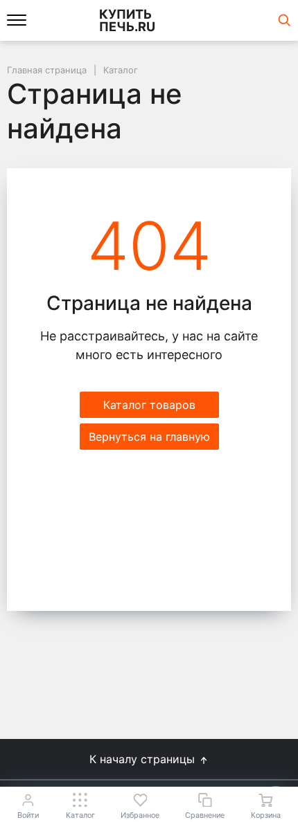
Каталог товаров (149, 405)
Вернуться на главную (149, 437)
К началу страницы (143, 759)
